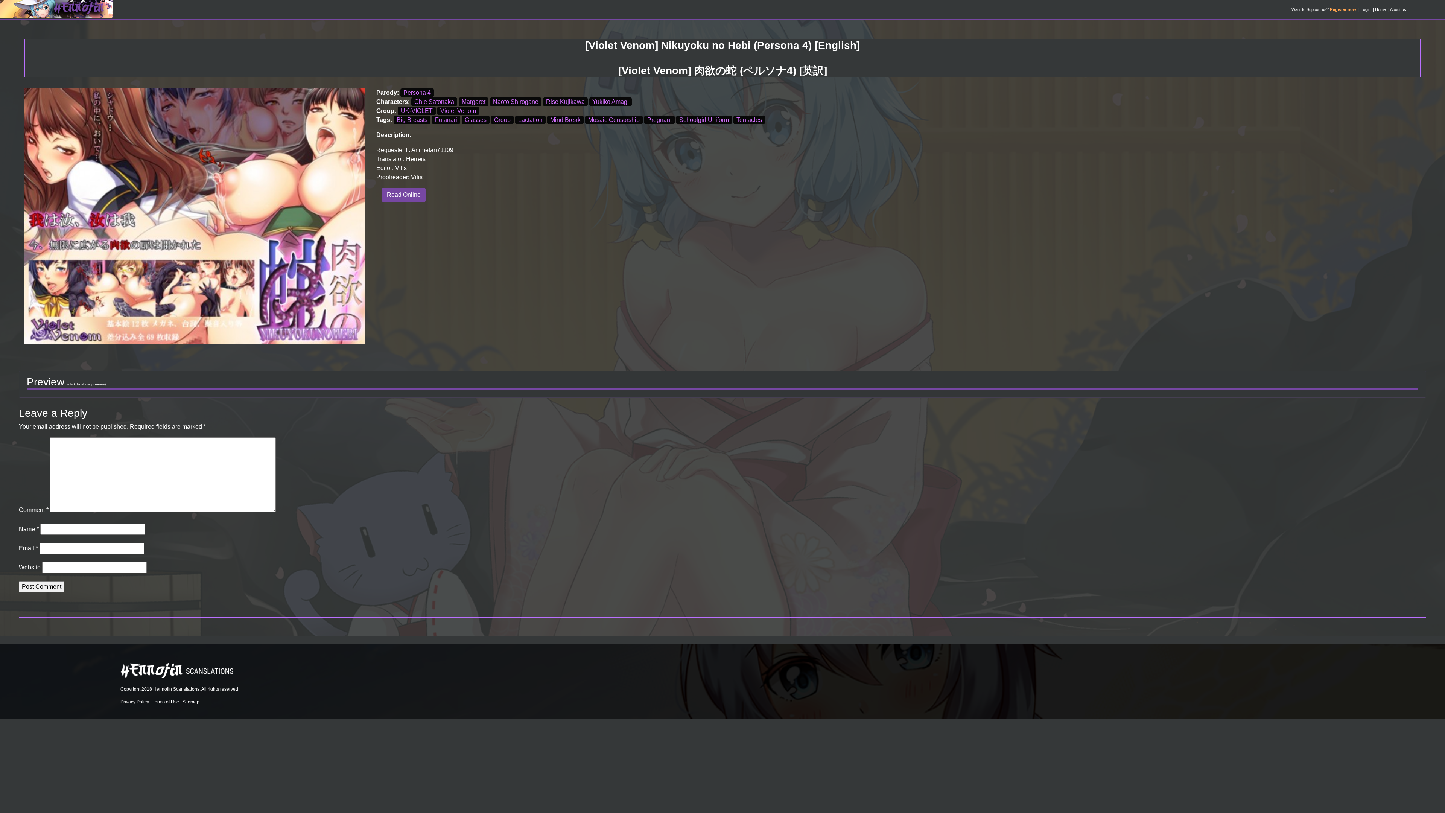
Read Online (404, 195)
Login (1365, 9)
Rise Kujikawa (565, 102)
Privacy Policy (134, 702)
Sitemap (191, 702)
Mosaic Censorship (614, 120)
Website (30, 567)
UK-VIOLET (417, 111)
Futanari (446, 120)
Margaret (473, 102)
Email (28, 548)
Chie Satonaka (434, 102)
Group (502, 120)
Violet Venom (458, 111)
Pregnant (659, 120)
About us (1398, 9)
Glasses (476, 120)
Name (29, 529)
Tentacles (749, 120)
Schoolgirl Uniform (704, 120)
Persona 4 (417, 93)
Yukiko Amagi (610, 102)
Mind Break (565, 120)
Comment (34, 510)
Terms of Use (165, 702)
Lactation (530, 120)
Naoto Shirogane (515, 102)
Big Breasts (412, 120)
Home (1380, 9)
